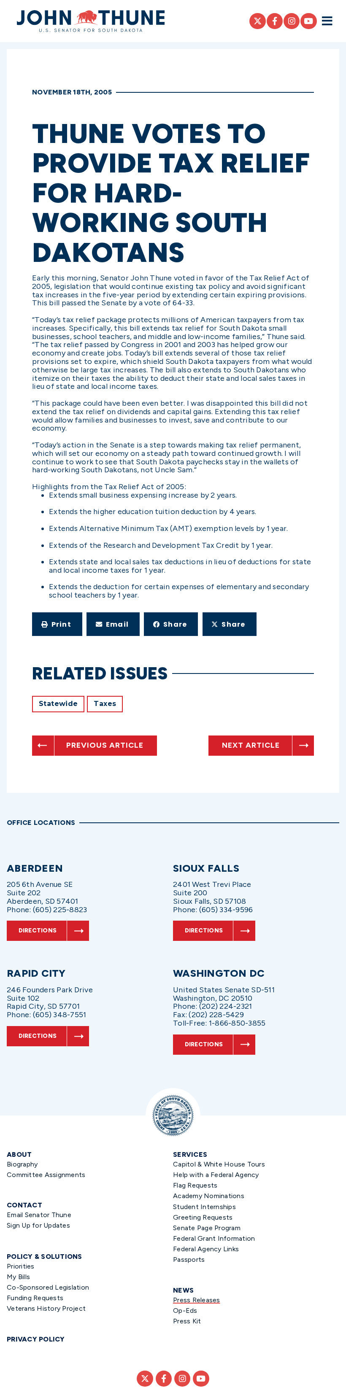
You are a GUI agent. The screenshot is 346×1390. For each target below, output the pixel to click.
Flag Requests (195, 1185)
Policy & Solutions (44, 1257)
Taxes (105, 704)
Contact (24, 1205)
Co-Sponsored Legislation (48, 1287)
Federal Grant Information (214, 1238)
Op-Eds (185, 1310)
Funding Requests (35, 1298)
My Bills (18, 1277)
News (183, 1290)
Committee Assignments (46, 1175)
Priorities (21, 1266)
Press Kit (187, 1321)
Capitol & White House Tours (219, 1164)
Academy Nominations (208, 1196)
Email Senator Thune (39, 1215)
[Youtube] (308, 21)
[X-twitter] (257, 21)
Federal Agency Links (206, 1249)
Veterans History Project (46, 1308)
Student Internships (204, 1207)
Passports (189, 1259)
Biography (22, 1164)
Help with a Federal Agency (216, 1175)
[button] (57, 624)
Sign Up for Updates (38, 1225)
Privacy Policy (36, 1339)
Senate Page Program (207, 1228)
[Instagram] (292, 21)
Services (190, 1154)
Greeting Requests (202, 1217)
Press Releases (196, 1300)
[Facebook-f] (275, 21)
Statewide (58, 704)
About (19, 1154)
